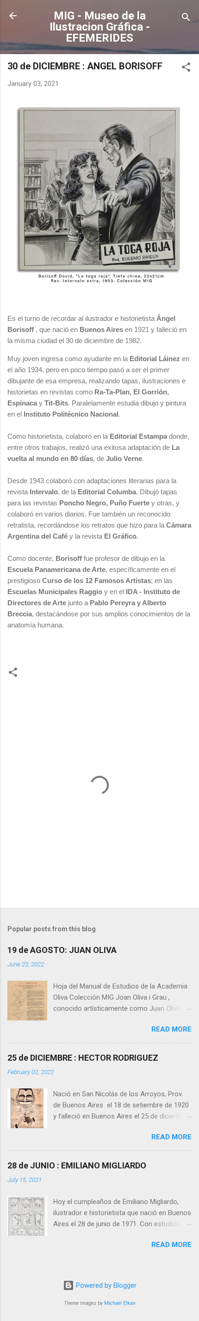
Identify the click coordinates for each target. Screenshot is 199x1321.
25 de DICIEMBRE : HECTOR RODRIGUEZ (82, 1058)
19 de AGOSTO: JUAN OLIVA (62, 950)
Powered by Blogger (105, 1285)
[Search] (186, 19)
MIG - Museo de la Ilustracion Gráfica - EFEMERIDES (100, 26)
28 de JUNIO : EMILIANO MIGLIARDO (76, 1165)
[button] (186, 68)
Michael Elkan (120, 1303)
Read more (171, 1029)
